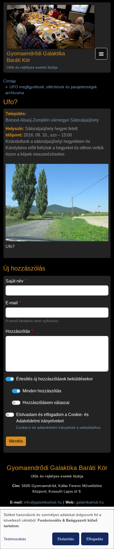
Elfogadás (94, 539)
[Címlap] (51, 27)
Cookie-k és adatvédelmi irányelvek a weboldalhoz (58, 427)
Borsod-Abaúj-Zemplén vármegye (37, 120)
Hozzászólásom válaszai (46, 402)
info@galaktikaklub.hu (43, 502)
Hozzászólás (18, 331)
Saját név (14, 281)
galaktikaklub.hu (90, 502)
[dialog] (57, 529)
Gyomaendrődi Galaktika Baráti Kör (36, 57)
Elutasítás (66, 539)
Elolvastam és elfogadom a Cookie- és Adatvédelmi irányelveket (58, 421)
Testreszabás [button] (15, 539)
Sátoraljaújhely (84, 120)
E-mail (12, 303)
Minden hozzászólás (42, 391)
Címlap (9, 81)
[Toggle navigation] (101, 54)
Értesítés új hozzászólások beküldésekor (54, 379)
